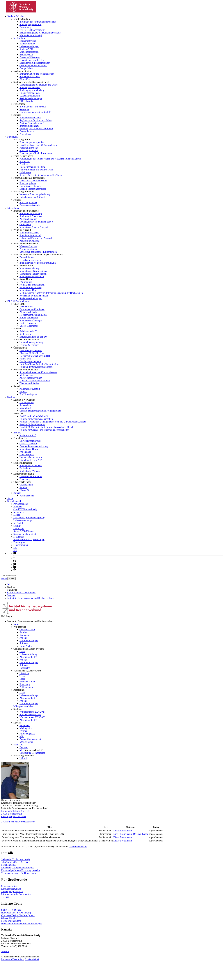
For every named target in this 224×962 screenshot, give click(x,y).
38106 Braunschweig (11, 813)
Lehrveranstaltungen (29, 46)
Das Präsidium (27, 402)
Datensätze (25, 668)
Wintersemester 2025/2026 (32, 717)
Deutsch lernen (27, 257)
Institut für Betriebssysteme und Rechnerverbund (30, 598)
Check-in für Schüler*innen (33, 353)
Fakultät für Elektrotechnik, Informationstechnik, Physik (46, 427)
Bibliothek (25, 725)
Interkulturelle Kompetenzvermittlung (38, 262)
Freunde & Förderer (29, 345)
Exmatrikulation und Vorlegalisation (37, 73)
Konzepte (24, 109)
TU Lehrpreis (26, 101)
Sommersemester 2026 (30, 714)
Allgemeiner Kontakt (30, 388)
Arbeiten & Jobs (27, 681)
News (16, 624)
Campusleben (26, 68)
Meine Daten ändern (11, 921)
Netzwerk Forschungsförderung (35, 194)
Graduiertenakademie (30, 205)
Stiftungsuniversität (29, 317)
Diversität (24, 490)
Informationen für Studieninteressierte (38, 21)
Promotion (25, 161)
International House (29, 449)
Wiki (22, 736)
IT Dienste (18, 536)
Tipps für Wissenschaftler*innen (35, 380)
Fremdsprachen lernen (30, 260)
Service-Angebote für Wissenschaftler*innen (41, 175)
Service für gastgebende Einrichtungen (38, 252)
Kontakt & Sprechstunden (32, 284)
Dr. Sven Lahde (140, 834)
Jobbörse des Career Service (14, 862)
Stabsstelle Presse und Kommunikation (38, 372)
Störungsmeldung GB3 (24, 534)
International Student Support (34, 227)
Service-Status (26, 742)
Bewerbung (25, 27)
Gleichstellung (26, 484)
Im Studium (19, 38)
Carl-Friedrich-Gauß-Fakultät (34, 416)
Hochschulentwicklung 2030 (33, 315)
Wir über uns (26, 282)
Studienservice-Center (30, 117)
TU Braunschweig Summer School (36, 221)
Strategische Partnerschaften (33, 273)
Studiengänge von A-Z (30, 24)
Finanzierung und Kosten (32, 60)
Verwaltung (25, 408)
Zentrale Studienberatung (32, 123)
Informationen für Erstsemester (16, 894)
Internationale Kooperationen (34, 271)
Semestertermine (27, 43)
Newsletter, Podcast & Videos (34, 295)
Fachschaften (26, 468)
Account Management (30, 739)
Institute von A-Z (28, 435)
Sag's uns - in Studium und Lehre (36, 120)
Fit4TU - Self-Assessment (32, 30)
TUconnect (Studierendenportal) (28, 517)
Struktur (11, 397)
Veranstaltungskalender (31, 350)
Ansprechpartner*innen (31, 378)
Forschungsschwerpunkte (32, 142)
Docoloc (24, 747)
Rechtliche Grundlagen (31, 98)
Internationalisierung (29, 268)
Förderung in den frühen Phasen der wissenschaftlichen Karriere (50, 158)
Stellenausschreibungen (31, 298)
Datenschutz (18, 959)
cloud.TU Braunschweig (25, 509)
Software (24, 643)
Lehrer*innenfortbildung (31, 476)
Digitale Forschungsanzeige (33, 188)
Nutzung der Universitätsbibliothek (36, 367)
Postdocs (24, 164)
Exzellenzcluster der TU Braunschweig (38, 145)
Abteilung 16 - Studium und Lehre (36, 128)
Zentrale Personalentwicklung (34, 446)
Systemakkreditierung (30, 95)
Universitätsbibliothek (30, 441)
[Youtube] (14, 564)
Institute (17, 432)
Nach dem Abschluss (30, 76)
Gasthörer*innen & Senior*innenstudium (39, 364)
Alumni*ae (25, 79)
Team (22, 651)
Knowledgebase (27, 733)
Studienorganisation (29, 52)
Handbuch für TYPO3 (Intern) (16, 912)
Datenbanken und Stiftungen (33, 197)
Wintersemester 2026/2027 (32, 711)
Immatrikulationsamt (29, 125)
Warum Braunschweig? (31, 35)
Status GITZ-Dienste (23, 531)
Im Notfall (18, 523)
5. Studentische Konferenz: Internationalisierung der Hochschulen (51, 293)
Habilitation (25, 172)
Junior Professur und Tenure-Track (36, 169)
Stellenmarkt (26, 334)
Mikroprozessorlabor (23, 706)
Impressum (6, 959)
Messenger (18, 512)
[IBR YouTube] (14, 553)
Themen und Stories (29, 383)
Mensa (16, 514)
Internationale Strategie (31, 320)
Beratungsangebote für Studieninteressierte (40, 32)
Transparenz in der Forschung (34, 180)
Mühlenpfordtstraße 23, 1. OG (15, 811)
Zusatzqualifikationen (30, 57)
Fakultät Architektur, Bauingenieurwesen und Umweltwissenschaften (53, 421)
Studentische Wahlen (30, 471)
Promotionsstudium (29, 249)
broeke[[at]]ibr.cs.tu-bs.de (13, 816)
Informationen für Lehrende (33, 106)
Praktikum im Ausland (30, 235)
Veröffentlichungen (29, 640)
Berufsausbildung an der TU (33, 336)
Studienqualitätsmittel (30, 87)
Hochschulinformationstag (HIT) (35, 356)
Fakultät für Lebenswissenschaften (36, 419)
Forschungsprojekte (29, 147)
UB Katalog (19, 528)
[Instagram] (14, 561)
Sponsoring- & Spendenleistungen (17, 867)
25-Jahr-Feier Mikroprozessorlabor (18, 821)
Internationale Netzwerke (32, 276)
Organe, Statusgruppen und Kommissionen (40, 410)
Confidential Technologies (32, 753)
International (13, 208)
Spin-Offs (18, 744)
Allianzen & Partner (29, 312)
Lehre (22, 679)
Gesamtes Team (27, 629)
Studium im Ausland (29, 232)
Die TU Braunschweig (18, 301)
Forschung (12, 136)
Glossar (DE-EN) (9, 918)
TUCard (5, 897)
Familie (23, 487)
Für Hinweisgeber (28, 394)
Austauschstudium (28, 219)
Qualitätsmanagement (30, 93)
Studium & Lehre (15, 16)
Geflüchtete (25, 224)
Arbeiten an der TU (29, 331)
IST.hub (23, 758)
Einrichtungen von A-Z (31, 460)
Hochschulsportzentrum (31, 457)
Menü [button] (4, 578)
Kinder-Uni (25, 358)
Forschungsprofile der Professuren (36, 153)
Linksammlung (20, 545)
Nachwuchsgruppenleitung (32, 167)
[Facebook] (14, 558)
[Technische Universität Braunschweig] (21, 11)
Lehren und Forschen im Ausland (36, 238)
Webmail (17, 506)
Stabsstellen (25, 405)
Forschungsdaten (28, 183)
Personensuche (27, 495)
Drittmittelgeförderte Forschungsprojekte (20, 870)
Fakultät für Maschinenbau (32, 424)
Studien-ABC (26, 49)
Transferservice (27, 454)
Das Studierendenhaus (30, 361)
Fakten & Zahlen (28, 323)
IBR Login (6, 616)
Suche (10, 498)
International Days (28, 290)
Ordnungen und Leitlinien (32, 309)
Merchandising (8, 865)
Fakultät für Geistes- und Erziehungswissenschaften (44, 430)
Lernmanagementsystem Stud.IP (35, 112)
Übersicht (24, 673)
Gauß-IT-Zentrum (28, 443)
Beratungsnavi (26, 54)
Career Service (27, 131)
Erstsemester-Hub (28, 41)
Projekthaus (25, 134)
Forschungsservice (28, 202)
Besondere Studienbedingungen (35, 62)
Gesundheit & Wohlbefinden (33, 65)
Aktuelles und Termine (30, 287)
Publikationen (26, 687)
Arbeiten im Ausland (29, 241)
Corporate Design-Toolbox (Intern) (18, 915)
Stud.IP (17, 525)
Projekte (23, 637)
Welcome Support (28, 246)
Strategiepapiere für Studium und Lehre (38, 84)
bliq (21, 750)
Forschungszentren (29, 150)
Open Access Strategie (30, 186)
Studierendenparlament (31, 465)
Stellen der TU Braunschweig (15, 859)
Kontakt (17, 493)
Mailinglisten (26, 728)
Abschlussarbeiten (28, 657)
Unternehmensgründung (31, 342)
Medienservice (27, 375)
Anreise (23, 391)
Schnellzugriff (14, 501)
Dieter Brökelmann (122, 830)
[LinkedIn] (14, 567)
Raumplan (24, 635)
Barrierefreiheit (32, 959)
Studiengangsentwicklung (32, 90)
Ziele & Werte (26, 306)
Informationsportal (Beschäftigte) (29, 539)
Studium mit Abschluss (31, 216)
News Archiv (26, 646)
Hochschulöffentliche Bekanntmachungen (21, 923)
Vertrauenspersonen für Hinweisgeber (19, 873)
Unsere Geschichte (29, 325)
